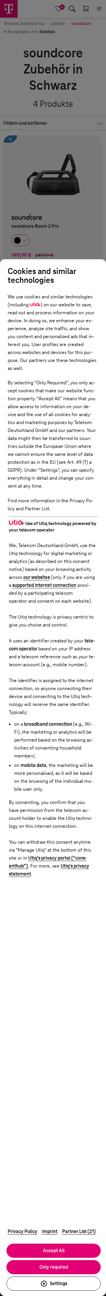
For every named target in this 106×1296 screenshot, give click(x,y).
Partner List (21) (79, 1231)
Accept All (53, 1250)
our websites (36, 577)
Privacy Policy (22, 1231)
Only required (53, 1267)
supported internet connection (44, 585)
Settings (58, 1283)
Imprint (49, 1231)
